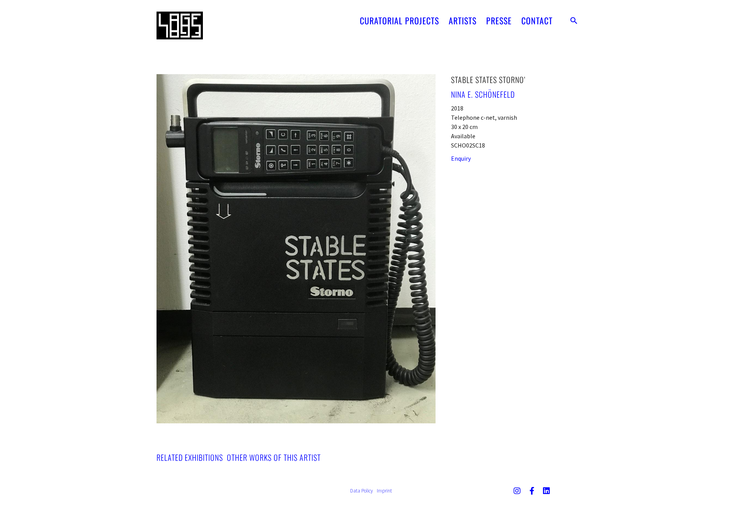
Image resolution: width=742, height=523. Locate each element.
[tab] (190, 457)
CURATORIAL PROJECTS (399, 20)
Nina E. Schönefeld (483, 94)
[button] (573, 20)
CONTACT (537, 20)
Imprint (384, 490)
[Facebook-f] (531, 491)
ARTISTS (463, 20)
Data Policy (361, 490)
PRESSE (499, 20)
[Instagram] (517, 491)
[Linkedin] (546, 491)
